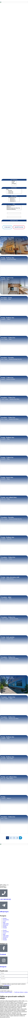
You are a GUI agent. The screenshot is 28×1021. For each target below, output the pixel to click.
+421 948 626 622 (5, 899)
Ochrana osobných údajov (6, 992)
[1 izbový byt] (14, 191)
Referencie (5, 925)
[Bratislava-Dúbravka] (14, 209)
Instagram (3, 966)
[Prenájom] (14, 183)
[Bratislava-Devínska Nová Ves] (14, 208)
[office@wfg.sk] (3, 905)
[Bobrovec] (14, 206)
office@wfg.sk (4, 911)
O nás (4, 921)
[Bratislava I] (14, 198)
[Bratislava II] (14, 200)
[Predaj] (14, 181)
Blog (4, 922)
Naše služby (6, 923)
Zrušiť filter (19, 227)
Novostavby (6, 919)
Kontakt (5, 927)
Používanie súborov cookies (21, 992)
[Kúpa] (14, 182)
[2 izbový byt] (14, 193)
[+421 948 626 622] (3, 893)
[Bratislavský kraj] (14, 197)
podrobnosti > (7, 985)
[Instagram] (3, 960)
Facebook (3, 954)
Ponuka (5, 918)
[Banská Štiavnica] (14, 205)
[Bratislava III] (14, 201)
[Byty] (14, 189)
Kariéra (4, 926)
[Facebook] (3, 948)
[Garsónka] (14, 190)
